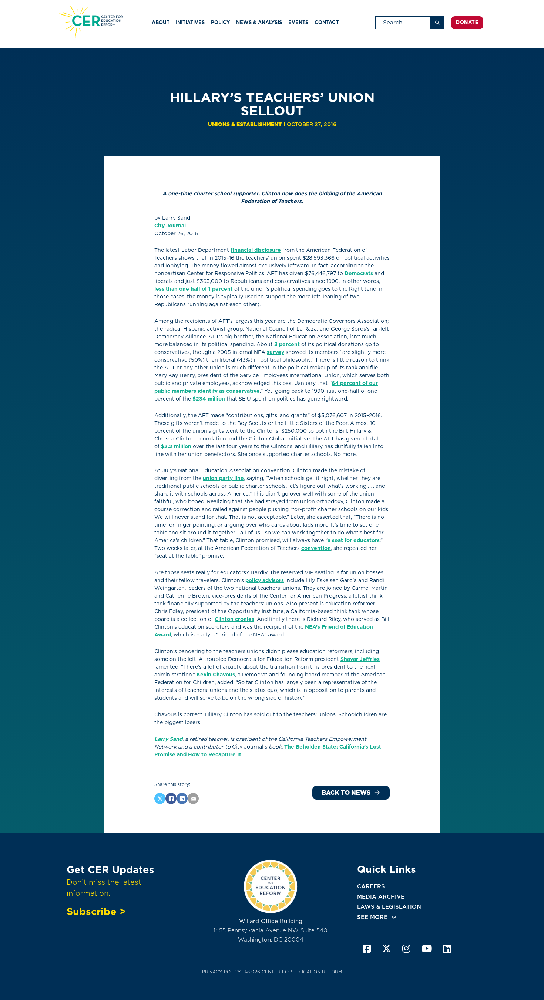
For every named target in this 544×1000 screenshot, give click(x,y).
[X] (159, 798)
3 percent (287, 344)
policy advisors (264, 580)
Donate (467, 22)
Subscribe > (96, 911)
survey (275, 352)
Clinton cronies (234, 619)
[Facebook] (171, 798)
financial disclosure (256, 250)
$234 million (208, 399)
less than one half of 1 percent (193, 289)
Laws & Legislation (389, 906)
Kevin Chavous (216, 675)
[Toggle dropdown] (394, 917)
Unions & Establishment (245, 124)
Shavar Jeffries (360, 659)
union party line (223, 478)
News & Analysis (259, 22)
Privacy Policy (221, 971)
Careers (371, 886)
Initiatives (190, 22)
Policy (220, 22)
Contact (327, 22)
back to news (346, 792)
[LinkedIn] (182, 798)
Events (298, 22)
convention (316, 548)
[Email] (193, 798)
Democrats (359, 273)
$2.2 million (176, 446)
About (160, 22)
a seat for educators (354, 540)
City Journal (170, 226)
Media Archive (380, 896)
